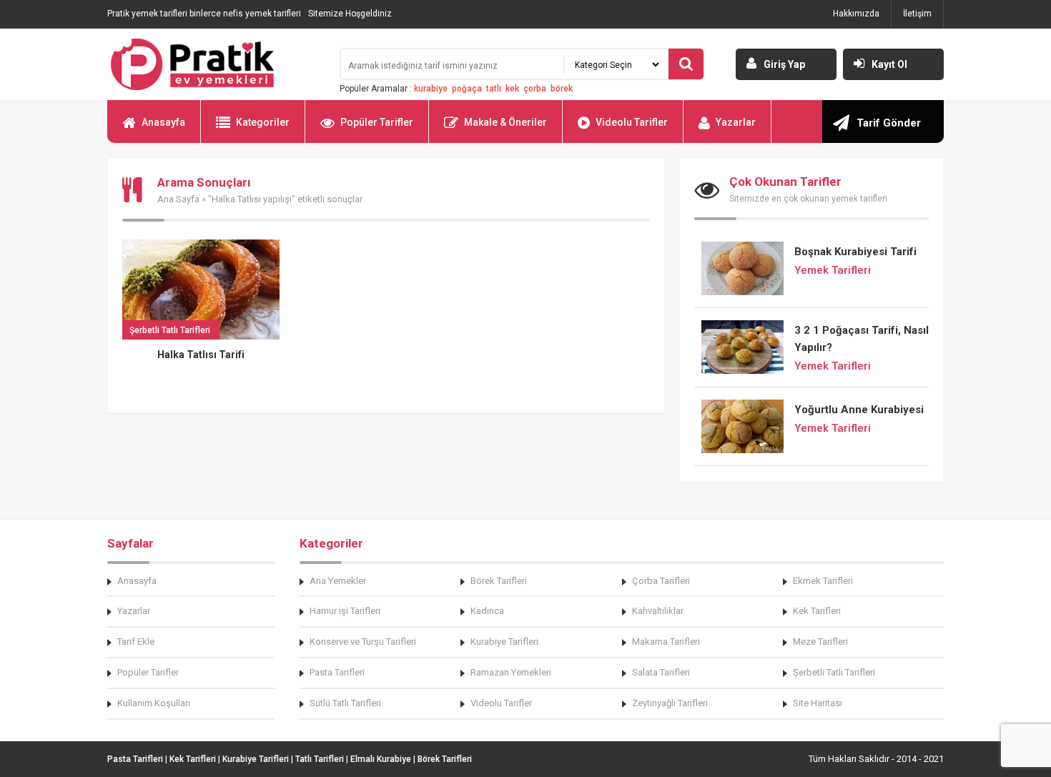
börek (562, 89)
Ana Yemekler (338, 580)
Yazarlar (736, 122)
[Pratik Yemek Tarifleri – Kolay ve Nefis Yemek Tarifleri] (214, 64)
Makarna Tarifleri (666, 641)
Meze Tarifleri (820, 641)
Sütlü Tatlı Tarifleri (345, 703)
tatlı (493, 89)
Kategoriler (263, 122)
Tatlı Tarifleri (319, 759)
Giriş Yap (784, 64)
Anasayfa (163, 122)
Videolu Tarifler (632, 122)
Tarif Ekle (135, 641)
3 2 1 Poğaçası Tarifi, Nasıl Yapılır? (861, 339)
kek (512, 89)
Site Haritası (817, 703)
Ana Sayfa (178, 199)
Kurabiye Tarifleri (504, 641)
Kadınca (487, 610)
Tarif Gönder (889, 123)
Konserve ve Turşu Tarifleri (363, 641)
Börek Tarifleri (498, 580)
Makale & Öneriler (505, 122)
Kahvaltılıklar (658, 610)
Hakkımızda (856, 14)
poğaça (467, 89)
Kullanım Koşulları (153, 703)
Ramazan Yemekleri (510, 672)
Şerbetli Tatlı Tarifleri (834, 672)
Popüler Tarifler (376, 122)
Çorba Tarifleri (661, 580)
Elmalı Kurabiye (380, 759)
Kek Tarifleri (817, 610)
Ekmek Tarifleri (823, 580)
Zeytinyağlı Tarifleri (670, 703)
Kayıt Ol (889, 64)
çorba (534, 89)
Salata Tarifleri (661, 672)
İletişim (917, 14)
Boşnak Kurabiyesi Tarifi (855, 251)
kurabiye (431, 89)
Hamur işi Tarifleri (345, 610)
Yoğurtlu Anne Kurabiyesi (859, 409)
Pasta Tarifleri (337, 672)
